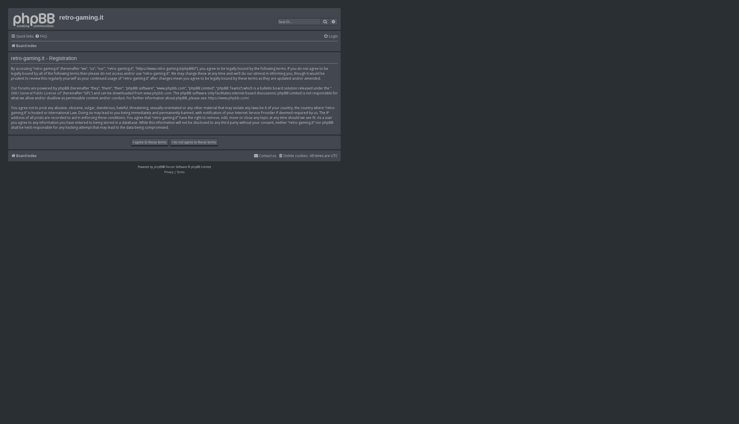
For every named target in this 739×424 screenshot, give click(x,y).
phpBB (158, 167)
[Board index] (34, 19)
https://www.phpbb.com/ (228, 98)
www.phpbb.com (157, 93)
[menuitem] (41, 36)
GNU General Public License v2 (36, 93)
